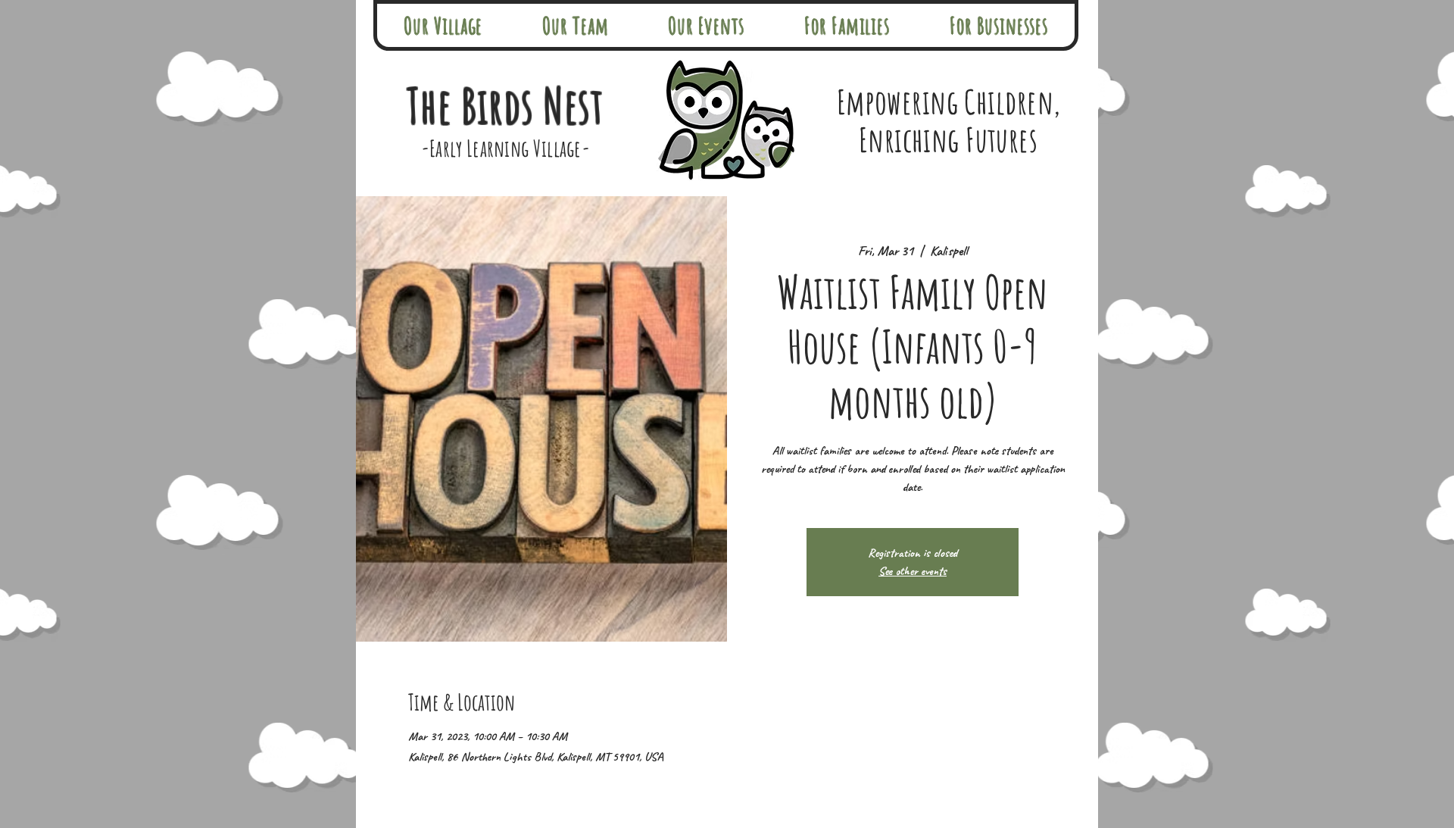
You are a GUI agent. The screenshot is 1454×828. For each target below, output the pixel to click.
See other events (912, 571)
